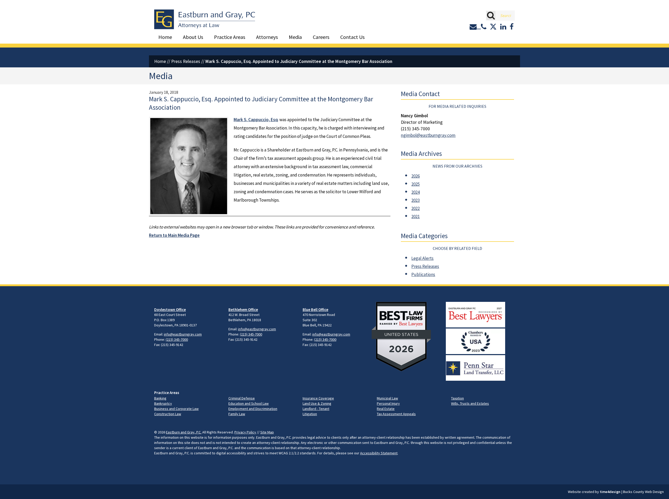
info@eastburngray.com (183, 334)
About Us (193, 37)
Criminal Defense (241, 398)
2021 (415, 216)
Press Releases (185, 61)
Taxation (457, 398)
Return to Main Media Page (174, 235)
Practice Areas (229, 37)
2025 (415, 184)
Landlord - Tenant (316, 408)
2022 (415, 208)
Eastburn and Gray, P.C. (183, 432)
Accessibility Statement (378, 453)
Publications (423, 274)
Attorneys (267, 37)
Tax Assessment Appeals (396, 414)
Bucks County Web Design (643, 491)
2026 (415, 176)
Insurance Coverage (318, 398)
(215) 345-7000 (177, 339)
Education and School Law (248, 403)
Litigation (310, 414)
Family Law (236, 414)
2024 (415, 192)
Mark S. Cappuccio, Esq (256, 119)
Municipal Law (387, 398)
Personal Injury (388, 403)
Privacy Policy (245, 432)
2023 (415, 200)
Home (165, 37)
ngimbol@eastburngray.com (428, 135)
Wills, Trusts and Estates (470, 403)
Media (295, 37)
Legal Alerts (422, 258)
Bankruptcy (163, 403)
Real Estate (386, 408)
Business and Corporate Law (176, 408)
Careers (321, 37)
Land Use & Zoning (317, 403)
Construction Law (167, 414)
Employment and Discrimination (252, 408)
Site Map (267, 432)
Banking (160, 398)
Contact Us (352, 37)
